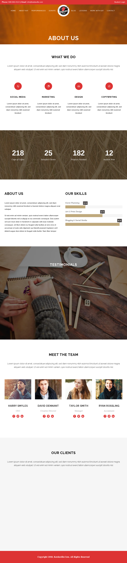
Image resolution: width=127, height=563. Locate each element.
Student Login (119, 2)
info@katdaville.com (35, 2)
